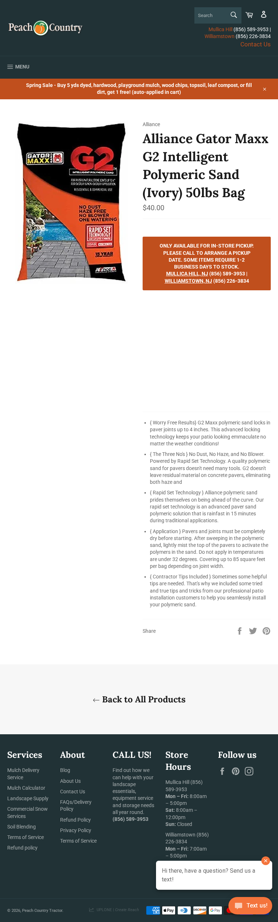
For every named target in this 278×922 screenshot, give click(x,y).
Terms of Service (25, 837)
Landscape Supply (28, 798)
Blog (65, 770)
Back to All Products (143, 699)
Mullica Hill (220, 29)
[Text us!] (250, 907)
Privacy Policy (75, 830)
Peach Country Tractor (42, 910)
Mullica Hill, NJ (187, 274)
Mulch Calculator (26, 788)
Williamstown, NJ (188, 281)
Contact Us (255, 44)
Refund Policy (75, 820)
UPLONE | (116, 910)
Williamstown (220, 36)
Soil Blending (21, 827)
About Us (70, 781)
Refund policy (22, 848)
